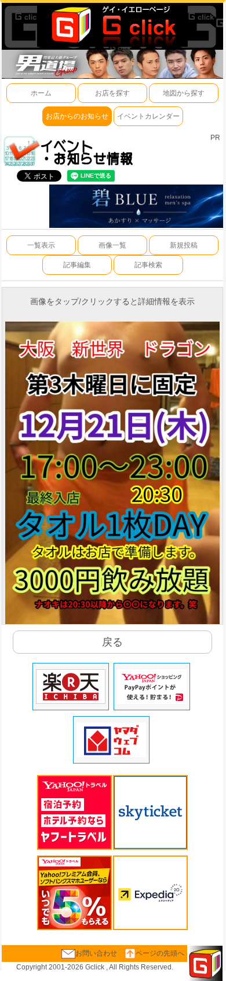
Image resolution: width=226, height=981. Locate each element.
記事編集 (77, 265)
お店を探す (112, 93)
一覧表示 (41, 245)
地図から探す (184, 93)
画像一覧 (112, 245)
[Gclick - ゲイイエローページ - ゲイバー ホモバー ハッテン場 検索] (112, 24)
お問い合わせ (96, 953)
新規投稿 (184, 245)
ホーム (41, 93)
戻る (112, 642)
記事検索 (148, 265)
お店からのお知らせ (77, 116)
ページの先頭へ (160, 953)
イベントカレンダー (148, 116)
